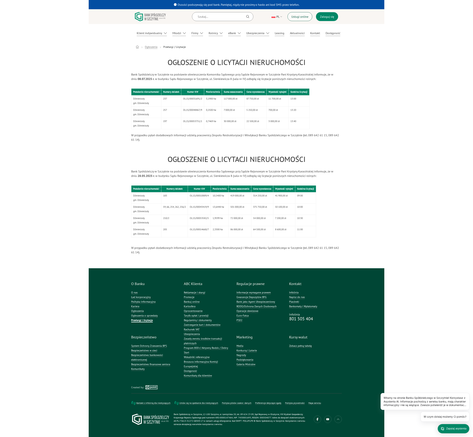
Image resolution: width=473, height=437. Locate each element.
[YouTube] (327, 419)
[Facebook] (317, 419)
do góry (338, 419)
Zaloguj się (327, 16)
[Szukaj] (247, 16)
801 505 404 (301, 319)
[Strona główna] (137, 46)
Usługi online (299, 16)
